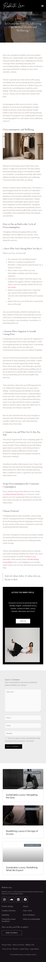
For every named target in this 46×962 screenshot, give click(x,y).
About (25, 906)
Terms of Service (18, 945)
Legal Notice (34, 949)
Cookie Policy (24, 949)
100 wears (12, 287)
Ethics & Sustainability (31, 919)
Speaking (5, 915)
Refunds (15, 949)
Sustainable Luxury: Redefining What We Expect (22, 869)
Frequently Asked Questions (9, 920)
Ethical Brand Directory (15, 494)
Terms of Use (7, 949)
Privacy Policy (7, 945)
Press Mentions (29, 915)
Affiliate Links (29, 945)
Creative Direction (9, 911)
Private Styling (7, 906)
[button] (42, 6)
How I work (27, 911)
